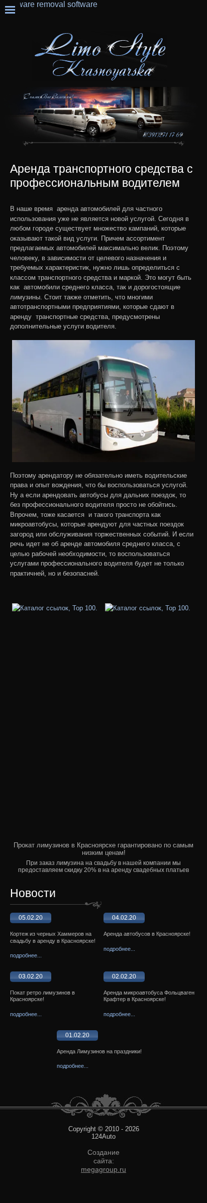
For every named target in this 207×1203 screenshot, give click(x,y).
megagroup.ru (103, 1169)
